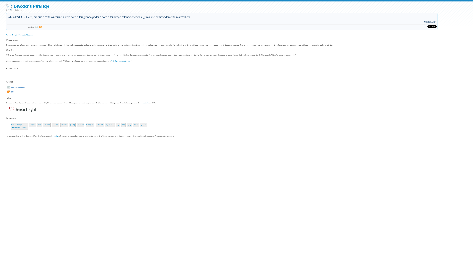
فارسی (143, 125)
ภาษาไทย (99, 125)
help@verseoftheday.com (121, 61)
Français (64, 125)
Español (55, 125)
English (32, 125)
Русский (80, 125)
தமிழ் (129, 125)
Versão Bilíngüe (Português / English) (19, 35)
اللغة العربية (110, 125)
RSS (13, 92)
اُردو (118, 125)
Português (90, 125)
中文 (39, 125)
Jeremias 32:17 (430, 21)
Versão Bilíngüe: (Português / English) (19, 126)
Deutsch (47, 125)
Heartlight (145, 103)
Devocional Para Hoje (31, 6)
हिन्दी (123, 125)
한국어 (72, 125)
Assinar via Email (18, 87)
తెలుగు (136, 125)
